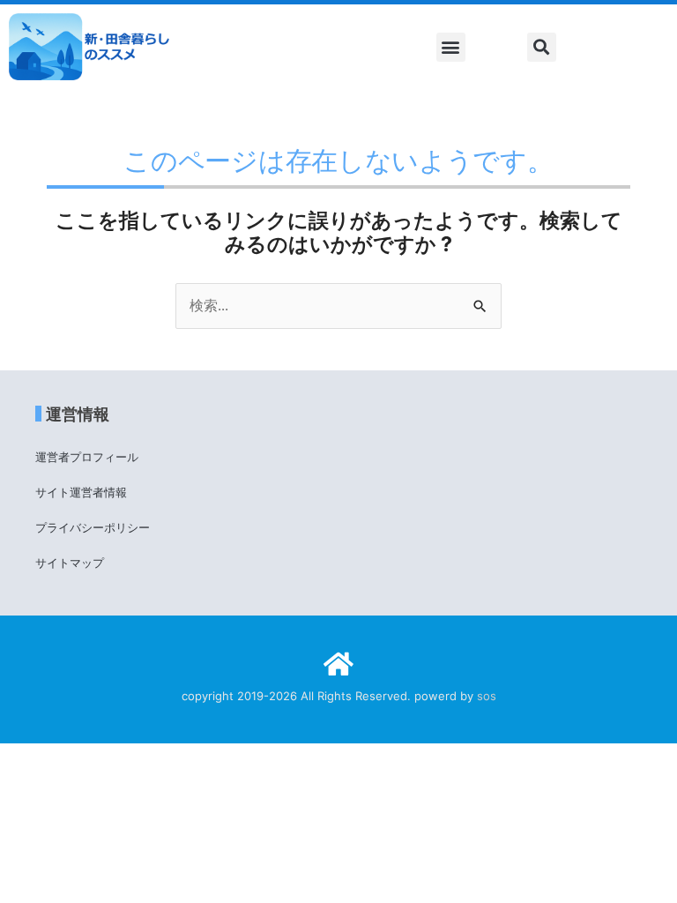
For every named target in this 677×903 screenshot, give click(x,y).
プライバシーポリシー (92, 527)
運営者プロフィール (86, 457)
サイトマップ (69, 563)
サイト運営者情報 (81, 492)
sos (486, 696)
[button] (450, 47)
